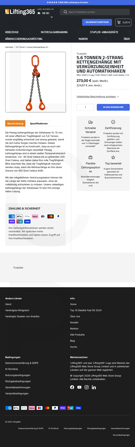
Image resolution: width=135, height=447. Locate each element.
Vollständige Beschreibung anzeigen (96, 96)
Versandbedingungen (16, 393)
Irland (8, 304)
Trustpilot (82, 53)
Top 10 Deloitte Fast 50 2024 (86, 310)
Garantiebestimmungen (17, 387)
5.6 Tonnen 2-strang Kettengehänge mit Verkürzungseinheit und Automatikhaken (33, 47)
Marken (83, 38)
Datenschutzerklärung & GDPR (21, 363)
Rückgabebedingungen (18, 381)
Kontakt (74, 322)
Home (73, 304)
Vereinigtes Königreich (17, 310)
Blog (72, 340)
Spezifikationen (39, 123)
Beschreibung (15, 123)
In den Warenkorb (113, 107)
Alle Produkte (77, 334)
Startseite (9, 47)
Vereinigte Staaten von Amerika (22, 316)
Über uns (75, 316)
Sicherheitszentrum (97, 22)
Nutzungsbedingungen (17, 375)
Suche (73, 346)
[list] (35, 82)
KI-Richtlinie (11, 369)
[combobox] (95, 12)
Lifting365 (16, 422)
